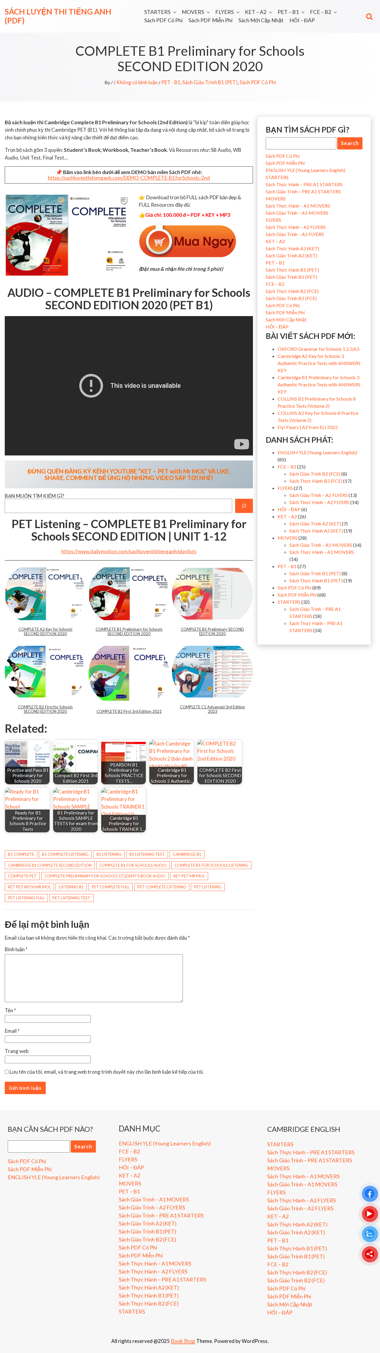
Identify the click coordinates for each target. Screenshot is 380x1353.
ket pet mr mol (189, 876)
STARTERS (157, 12)
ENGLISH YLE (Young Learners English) (305, 170)
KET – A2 (255, 12)
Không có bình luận (137, 82)
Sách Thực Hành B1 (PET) (292, 269)
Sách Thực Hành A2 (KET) (292, 248)
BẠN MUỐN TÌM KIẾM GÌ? (34, 496)
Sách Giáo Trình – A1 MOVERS (297, 213)
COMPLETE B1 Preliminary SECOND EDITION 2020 (212, 631)
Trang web (16, 1051)
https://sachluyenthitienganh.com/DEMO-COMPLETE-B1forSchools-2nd (129, 178)
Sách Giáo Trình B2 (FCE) (291, 298)
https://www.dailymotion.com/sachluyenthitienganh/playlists (129, 551)
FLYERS (224, 12)
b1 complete (21, 854)
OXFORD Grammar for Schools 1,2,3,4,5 (319, 349)
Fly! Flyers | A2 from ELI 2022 (308, 427)
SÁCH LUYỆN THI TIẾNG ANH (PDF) (58, 16)
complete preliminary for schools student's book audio (105, 876)
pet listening (207, 887)
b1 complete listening (65, 854)
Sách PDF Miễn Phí (210, 20)
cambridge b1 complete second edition (49, 865)
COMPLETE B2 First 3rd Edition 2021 (129, 711)
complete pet (22, 876)
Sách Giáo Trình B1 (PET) (210, 82)
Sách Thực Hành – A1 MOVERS (298, 205)
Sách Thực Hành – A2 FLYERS (296, 227)
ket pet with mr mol (29, 887)
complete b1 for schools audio (133, 865)
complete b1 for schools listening (211, 865)
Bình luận (16, 949)
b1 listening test (147, 854)
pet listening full (26, 897)
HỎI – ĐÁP (302, 20)
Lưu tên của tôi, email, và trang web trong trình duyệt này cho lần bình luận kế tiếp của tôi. (107, 1072)
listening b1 (71, 887)
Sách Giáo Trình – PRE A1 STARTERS (303, 191)
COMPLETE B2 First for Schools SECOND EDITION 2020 (45, 709)
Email (12, 1031)
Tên (10, 1010)
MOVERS (193, 12)
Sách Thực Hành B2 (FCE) (292, 291)
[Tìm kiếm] (244, 506)
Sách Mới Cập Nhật (261, 20)
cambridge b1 (187, 854)
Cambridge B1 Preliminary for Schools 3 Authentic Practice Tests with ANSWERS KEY (319, 384)
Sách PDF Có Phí (163, 20)
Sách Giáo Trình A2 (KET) (291, 255)
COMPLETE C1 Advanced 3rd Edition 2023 (212, 709)
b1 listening (108, 854)
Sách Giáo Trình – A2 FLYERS (295, 234)
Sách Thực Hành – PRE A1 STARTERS (304, 184)
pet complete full (110, 887)
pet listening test (71, 897)
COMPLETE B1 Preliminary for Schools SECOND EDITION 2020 (129, 631)
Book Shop (183, 1341)
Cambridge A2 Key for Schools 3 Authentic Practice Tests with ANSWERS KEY (319, 363)
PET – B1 (288, 12)
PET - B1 (170, 82)
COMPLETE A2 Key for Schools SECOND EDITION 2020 (45, 631)
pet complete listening (161, 887)
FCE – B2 (320, 12)
